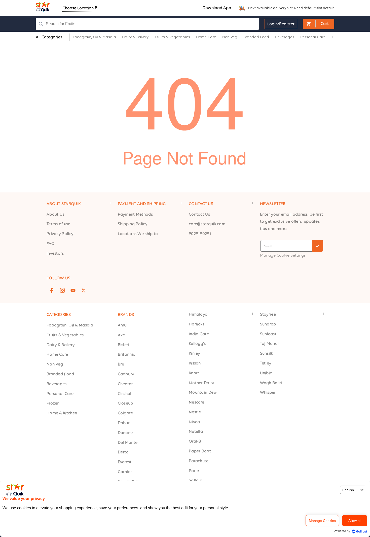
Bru (121, 364)
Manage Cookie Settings (283, 255)
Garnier (125, 471)
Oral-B (195, 441)
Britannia (127, 354)
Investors (55, 253)
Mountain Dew (203, 392)
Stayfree (268, 314)
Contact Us (199, 214)
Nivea (194, 421)
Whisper (268, 392)
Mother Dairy (201, 382)
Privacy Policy (60, 233)
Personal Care (60, 393)
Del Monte (128, 442)
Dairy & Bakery (61, 344)
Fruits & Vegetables (65, 334)
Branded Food (60, 374)
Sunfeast (268, 333)
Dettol (124, 452)
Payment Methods (135, 214)
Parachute (199, 460)
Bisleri (123, 344)
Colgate (125, 413)
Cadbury (126, 374)
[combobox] (144, 23)
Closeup (125, 403)
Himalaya (198, 314)
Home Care (57, 354)
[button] (318, 24)
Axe (121, 334)
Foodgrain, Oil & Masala (70, 325)
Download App (217, 7)
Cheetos (125, 383)
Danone (125, 432)
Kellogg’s (197, 343)
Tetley (265, 363)
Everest (125, 461)
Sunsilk (266, 353)
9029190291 (200, 233)
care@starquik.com (207, 224)
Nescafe (196, 402)
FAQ (51, 243)
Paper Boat (200, 451)
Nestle (195, 412)
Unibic (266, 373)
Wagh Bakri (271, 382)
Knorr (194, 373)
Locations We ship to (138, 233)
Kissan (195, 363)
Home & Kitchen (62, 413)
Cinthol (124, 393)
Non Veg (55, 364)
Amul (123, 325)
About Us (55, 214)
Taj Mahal (269, 343)
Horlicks (196, 324)
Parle (194, 470)
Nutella (196, 431)
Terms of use (58, 224)
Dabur (124, 422)
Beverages (57, 383)
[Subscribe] (317, 246)
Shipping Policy (132, 224)
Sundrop (268, 324)
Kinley (194, 353)
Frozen (53, 403)
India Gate (199, 333)
